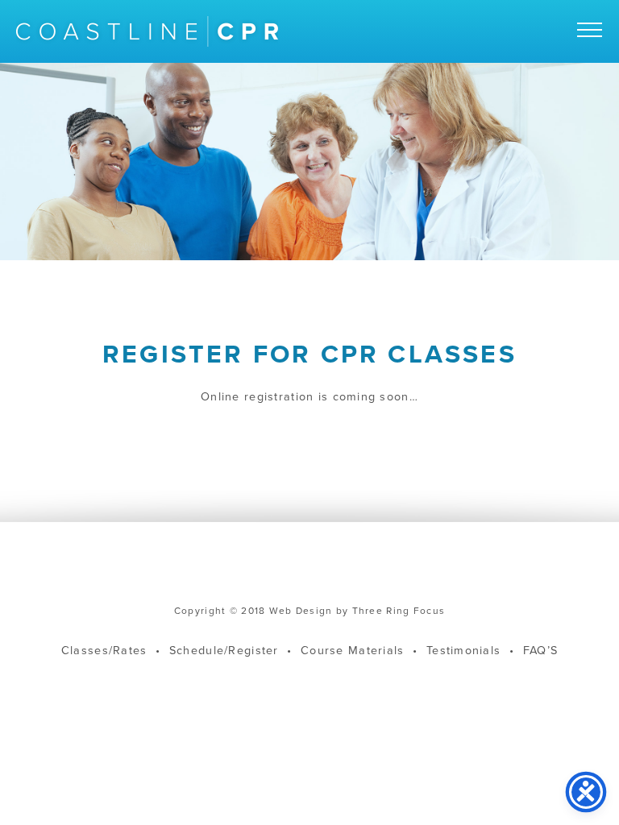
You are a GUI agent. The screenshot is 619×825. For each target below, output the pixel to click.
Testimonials (463, 650)
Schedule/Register (224, 650)
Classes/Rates (104, 650)
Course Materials (352, 650)
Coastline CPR (147, 31)
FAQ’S (540, 650)
